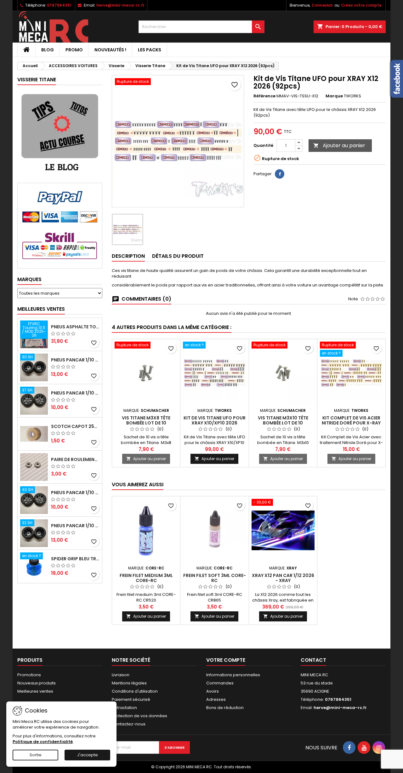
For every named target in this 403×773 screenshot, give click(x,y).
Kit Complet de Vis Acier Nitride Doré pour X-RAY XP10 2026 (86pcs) (351, 423)
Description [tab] (128, 256)
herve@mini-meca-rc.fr (120, 5)
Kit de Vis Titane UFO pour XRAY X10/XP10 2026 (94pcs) (215, 423)
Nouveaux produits (36, 683)
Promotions (29, 675)
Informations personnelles (233, 675)
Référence (264, 96)
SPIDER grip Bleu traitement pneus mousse (75, 558)
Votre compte (225, 660)
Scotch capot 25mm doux (75, 426)
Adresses (216, 699)
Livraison (120, 675)
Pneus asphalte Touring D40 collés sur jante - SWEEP (75, 326)
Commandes (220, 683)
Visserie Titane (36, 79)
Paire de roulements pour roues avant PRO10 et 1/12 (75, 459)
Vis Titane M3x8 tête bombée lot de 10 (146, 420)
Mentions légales (129, 683)
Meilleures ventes (35, 691)
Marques (29, 279)
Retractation (124, 708)
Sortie (36, 755)
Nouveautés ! (110, 50)
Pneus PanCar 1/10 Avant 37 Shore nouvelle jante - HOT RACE (75, 392)
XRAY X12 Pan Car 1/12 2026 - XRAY (283, 578)
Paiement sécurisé (131, 699)
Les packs (149, 50)
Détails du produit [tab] (178, 256)
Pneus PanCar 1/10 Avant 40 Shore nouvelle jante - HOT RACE (75, 492)
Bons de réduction (225, 708)
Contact (313, 660)
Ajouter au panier (339, 145)
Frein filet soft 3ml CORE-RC (214, 578)
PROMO (74, 50)
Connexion (322, 5)
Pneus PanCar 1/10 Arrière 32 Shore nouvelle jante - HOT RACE (75, 525)
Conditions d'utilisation (135, 691)
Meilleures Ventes (41, 309)
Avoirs (212, 691)
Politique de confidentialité (43, 742)
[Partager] (279, 174)
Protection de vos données (139, 716)
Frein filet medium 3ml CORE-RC (146, 578)
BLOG (47, 50)
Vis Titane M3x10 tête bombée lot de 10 (283, 420)
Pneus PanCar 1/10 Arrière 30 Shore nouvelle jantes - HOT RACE (75, 359)
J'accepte (87, 755)
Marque (334, 96)
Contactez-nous (128, 724)
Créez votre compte (361, 5)
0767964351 (59, 5)
